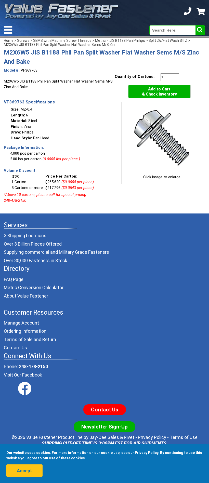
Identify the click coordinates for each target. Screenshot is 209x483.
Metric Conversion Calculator (33, 287)
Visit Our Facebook (23, 375)
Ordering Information (25, 331)
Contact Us (15, 347)
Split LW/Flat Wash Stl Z (168, 40)
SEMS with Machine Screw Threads (62, 40)
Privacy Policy (152, 437)
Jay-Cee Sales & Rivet (111, 437)
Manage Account (21, 323)
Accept (24, 470)
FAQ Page (13, 279)
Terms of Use (184, 437)
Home (9, 40)
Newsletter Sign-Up (104, 427)
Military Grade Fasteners (84, 252)
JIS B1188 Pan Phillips (127, 40)
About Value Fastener (26, 296)
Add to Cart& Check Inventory (159, 92)
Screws (23, 40)
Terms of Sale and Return (30, 339)
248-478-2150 (33, 366)
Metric (100, 40)
